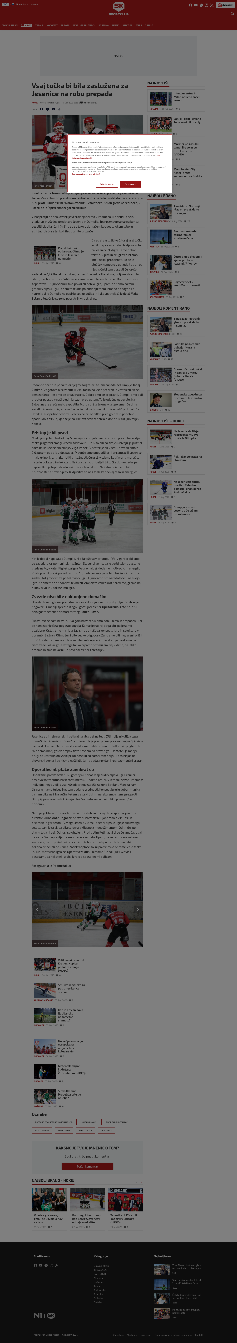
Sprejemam (130, 184)
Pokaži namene (107, 184)
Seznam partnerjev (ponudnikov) (86, 174)
